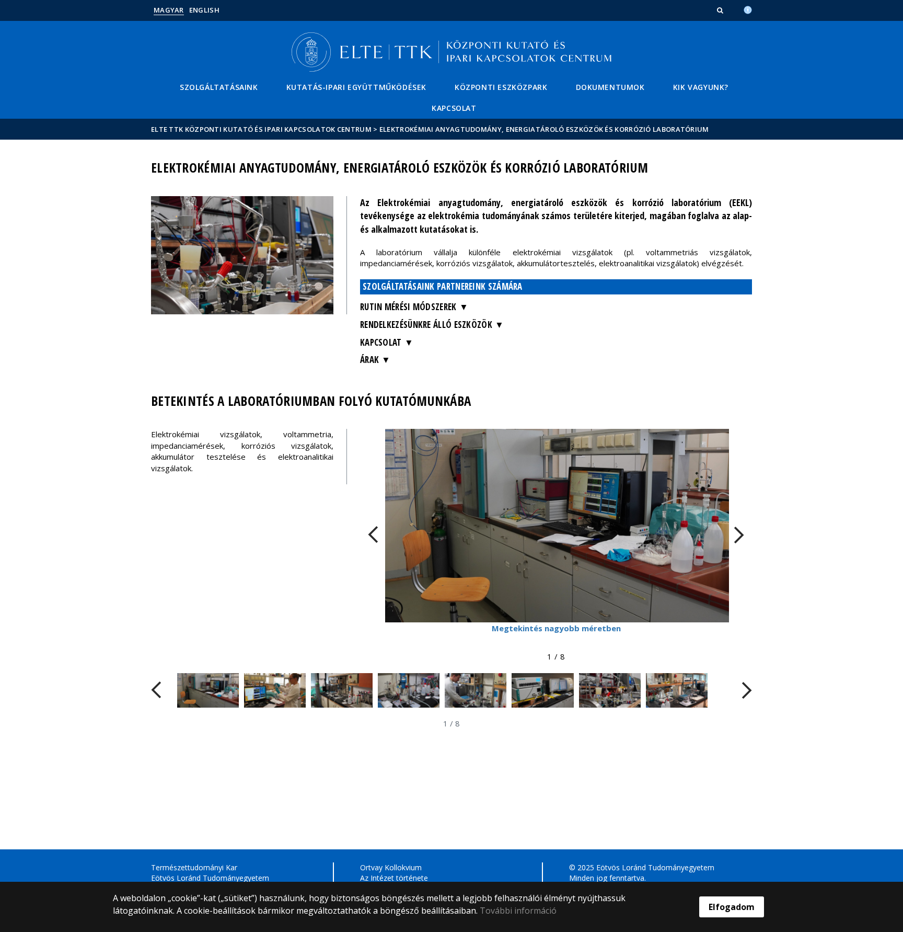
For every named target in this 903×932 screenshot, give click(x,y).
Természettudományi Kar (194, 867)
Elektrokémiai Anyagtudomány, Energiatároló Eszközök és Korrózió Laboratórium (544, 129)
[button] (721, 10)
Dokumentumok (610, 87)
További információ (518, 910)
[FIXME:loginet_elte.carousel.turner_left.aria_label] (373, 534)
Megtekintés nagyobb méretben (556, 628)
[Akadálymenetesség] (748, 9)
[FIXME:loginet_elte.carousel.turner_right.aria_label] (739, 534)
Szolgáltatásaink (219, 87)
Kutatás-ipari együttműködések (356, 87)
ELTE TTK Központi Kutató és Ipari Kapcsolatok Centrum (261, 129)
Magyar (169, 10)
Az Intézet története (394, 878)
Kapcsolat (454, 108)
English (204, 10)
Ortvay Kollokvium (391, 867)
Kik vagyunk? (700, 87)
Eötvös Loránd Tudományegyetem (210, 878)
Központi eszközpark (501, 87)
